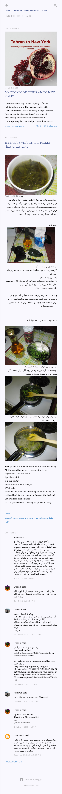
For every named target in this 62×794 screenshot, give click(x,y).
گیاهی (7, 522)
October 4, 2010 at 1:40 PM (26, 701)
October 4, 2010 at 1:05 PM (25, 684)
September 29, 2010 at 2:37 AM (27, 634)
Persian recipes (17, 518)
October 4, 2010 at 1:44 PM (25, 727)
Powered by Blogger (33, 780)
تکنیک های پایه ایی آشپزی (43, 518)
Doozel (17, 586)
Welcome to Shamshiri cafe (26, 10)
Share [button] (7, 126)
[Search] (55, 5)
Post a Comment (13, 762)
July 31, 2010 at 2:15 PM (24, 578)
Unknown (19, 735)
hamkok (18, 609)
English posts (14, 16)
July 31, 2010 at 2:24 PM (24, 601)
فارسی (28, 16)
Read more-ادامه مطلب (46, 126)
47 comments (18, 126)
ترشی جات (29, 518)
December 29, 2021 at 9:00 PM (27, 755)
